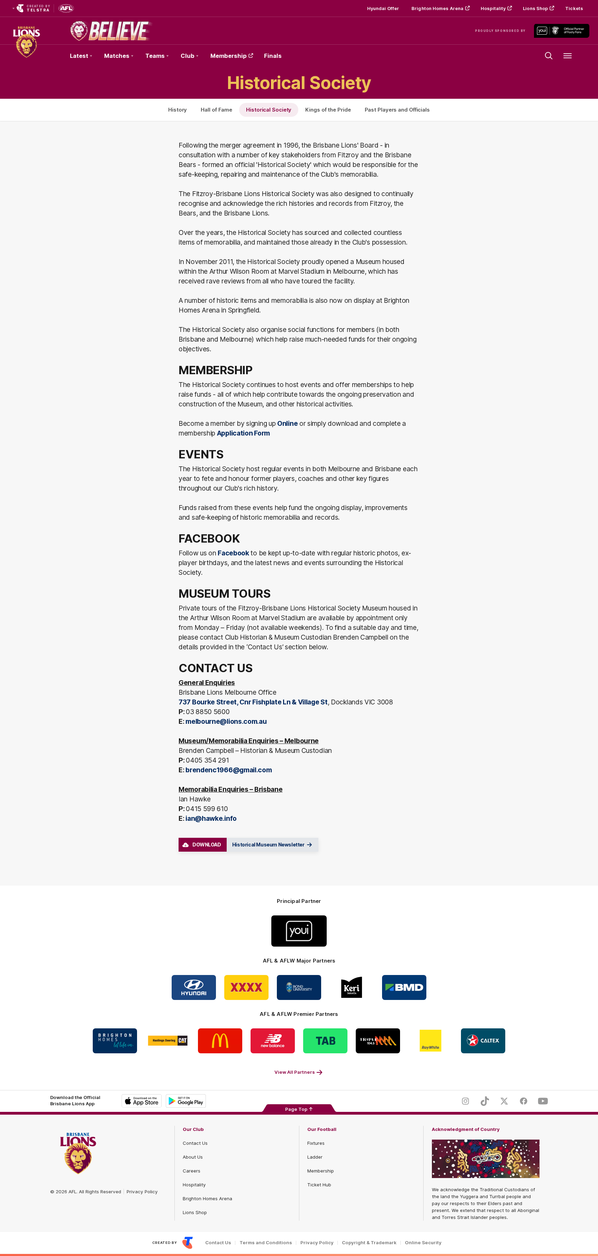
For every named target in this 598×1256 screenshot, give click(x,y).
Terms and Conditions (265, 1242)
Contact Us (195, 1143)
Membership (228, 55)
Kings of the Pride (328, 109)
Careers (191, 1171)
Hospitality (493, 8)
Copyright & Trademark (369, 1242)
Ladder (315, 1157)
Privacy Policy (142, 1191)
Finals (273, 55)
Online (287, 423)
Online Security (423, 1242)
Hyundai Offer (383, 8)
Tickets (574, 8)
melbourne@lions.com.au (225, 721)
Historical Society (268, 109)
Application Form (243, 433)
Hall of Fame (216, 109)
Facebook (233, 553)
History (177, 109)
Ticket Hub (319, 1184)
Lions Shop (535, 8)
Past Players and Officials (397, 109)
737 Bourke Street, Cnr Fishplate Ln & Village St (253, 702)
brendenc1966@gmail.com (228, 770)
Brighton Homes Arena (437, 8)
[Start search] (549, 55)
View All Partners (294, 1072)
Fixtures (316, 1143)
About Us (193, 1157)
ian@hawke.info (211, 818)
